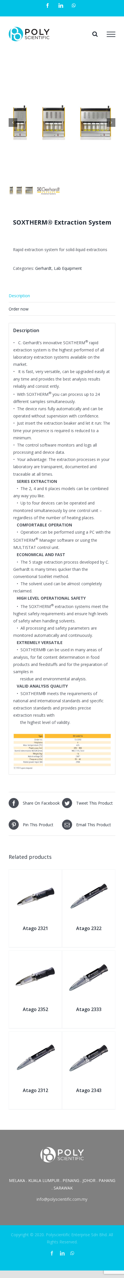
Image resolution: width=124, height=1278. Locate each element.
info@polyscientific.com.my (62, 1199)
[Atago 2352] (35, 957)
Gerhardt (43, 268)
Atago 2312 (35, 1090)
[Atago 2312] (35, 1038)
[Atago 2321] (35, 876)
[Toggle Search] (95, 34)
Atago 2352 (35, 1009)
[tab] (62, 295)
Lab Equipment (68, 268)
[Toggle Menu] (111, 34)
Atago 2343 (89, 1090)
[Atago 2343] (88, 1038)
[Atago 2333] (88, 957)
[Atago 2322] (88, 876)
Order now (19, 309)
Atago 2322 (89, 928)
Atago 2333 (89, 1009)
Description (19, 295)
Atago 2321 (35, 928)
